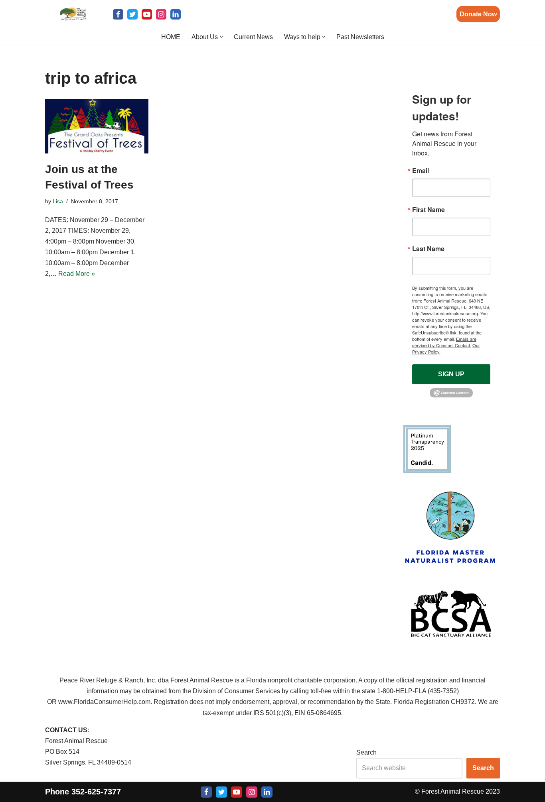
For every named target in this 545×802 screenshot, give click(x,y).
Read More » (76, 273)
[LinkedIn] (175, 14)
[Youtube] (147, 14)
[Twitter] (132, 14)
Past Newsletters (360, 36)
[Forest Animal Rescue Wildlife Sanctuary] (73, 14)
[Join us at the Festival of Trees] (96, 126)
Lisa (58, 201)
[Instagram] (161, 14)
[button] (221, 36)
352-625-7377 (96, 791)
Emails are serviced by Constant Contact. (444, 342)
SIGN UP (451, 374)
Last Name (428, 249)
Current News (253, 36)
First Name (428, 209)
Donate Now (478, 14)
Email (420, 170)
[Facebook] (118, 14)
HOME (170, 36)
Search (366, 752)
